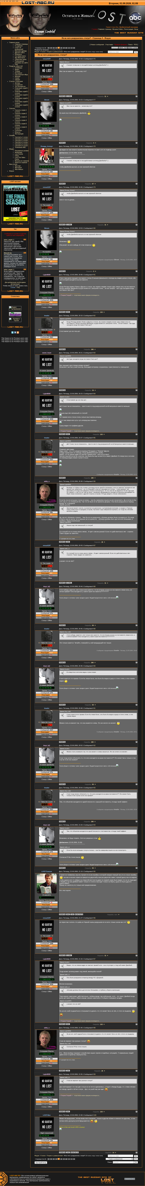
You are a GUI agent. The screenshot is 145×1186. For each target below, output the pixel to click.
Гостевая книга (20, 56)
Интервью (18, 73)
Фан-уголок (13, 164)
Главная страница (104, 29)
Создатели (19, 85)
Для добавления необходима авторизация (15, 283)
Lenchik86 (53, 50)
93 (94, 788)
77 (94, 100)
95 (94, 871)
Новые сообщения (97, 44)
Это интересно (20, 86)
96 (94, 918)
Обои (17, 156)
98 (94, 1028)
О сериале (19, 46)
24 (71, 48)
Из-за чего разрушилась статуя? (74, 51)
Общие (17, 79)
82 (94, 315)
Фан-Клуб (18, 167)
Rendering (59, 50)
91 (94, 708)
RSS (135, 44)
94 (94, 825)
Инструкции (19, 134)
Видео (17, 69)
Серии (17, 78)
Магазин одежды (21, 51)
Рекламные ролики (21, 151)
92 (94, 745)
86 (94, 481)
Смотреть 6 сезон (21, 145)
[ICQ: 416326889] (68, 1152)
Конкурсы (18, 54)
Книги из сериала (21, 162)
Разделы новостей (16, 66)
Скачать (12, 108)
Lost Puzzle (19, 154)
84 (94, 393)
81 (94, 275)
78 (94, 146)
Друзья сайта (19, 52)
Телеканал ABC (20, 147)
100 (95, 1115)
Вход (136, 29)
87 (94, 545)
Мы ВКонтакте (20, 57)
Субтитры (18, 130)
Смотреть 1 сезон (21, 137)
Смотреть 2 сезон (21, 139)
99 (94, 1074)
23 (68, 48)
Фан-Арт (18, 166)
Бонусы (17, 132)
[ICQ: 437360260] (72, 914)
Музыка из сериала (22, 161)
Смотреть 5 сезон (21, 144)
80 (94, 228)
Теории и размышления (55, 51)
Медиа (11, 149)
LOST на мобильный (19, 48)
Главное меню (14, 42)
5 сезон (43, 51)
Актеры (17, 83)
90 (94, 666)
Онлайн (12, 135)
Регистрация (128, 29)
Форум (11, 171)
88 (94, 586)
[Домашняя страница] (68, 312)
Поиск (130, 44)
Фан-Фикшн (19, 169)
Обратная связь (20, 59)
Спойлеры (18, 68)
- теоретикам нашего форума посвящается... (79, 295)
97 (94, 959)
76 (94, 59)
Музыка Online (117, 29)
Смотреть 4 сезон (21, 142)
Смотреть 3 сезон (21, 140)
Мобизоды (18, 152)
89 (94, 629)
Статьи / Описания (16, 81)
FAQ (16, 64)
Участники (109, 44)
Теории (17, 71)
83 (94, 353)
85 (94, 438)
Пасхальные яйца (21, 74)
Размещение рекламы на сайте (21, 62)
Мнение (17, 76)
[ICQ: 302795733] (68, 542)
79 (94, 187)
